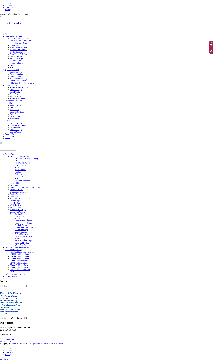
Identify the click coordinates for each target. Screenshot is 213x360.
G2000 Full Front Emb (19, 261)
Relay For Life (15, 207)
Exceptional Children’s (19, 192)
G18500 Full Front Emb (19, 256)
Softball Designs (21, 234)
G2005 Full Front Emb (19, 263)
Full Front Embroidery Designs (22, 252)
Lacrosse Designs (21, 230)
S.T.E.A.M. (19, 176)
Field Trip (14, 196)
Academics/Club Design (19, 156)
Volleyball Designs (22, 243)
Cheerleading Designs (23, 221)
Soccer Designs (21, 232)
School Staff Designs (18, 210)
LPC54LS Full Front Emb (20, 270)
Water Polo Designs (22, 245)
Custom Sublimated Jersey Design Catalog (26, 187)
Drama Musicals (16, 190)
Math (17, 167)
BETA (17, 161)
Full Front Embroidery (13, 250)
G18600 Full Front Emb (19, 258)
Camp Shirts (14, 183)
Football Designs (21, 225)
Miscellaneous (20, 170)
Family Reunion (16, 194)
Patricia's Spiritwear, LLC (21, 344)
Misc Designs (15, 203)
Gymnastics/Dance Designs (25, 227)
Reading (18, 172)
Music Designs (15, 205)
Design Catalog (11, 154)
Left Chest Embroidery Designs (17, 247)
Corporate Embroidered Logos (17, 272)
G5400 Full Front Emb (19, 267)
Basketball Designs (22, 218)
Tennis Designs (21, 238)
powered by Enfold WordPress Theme (48, 344)
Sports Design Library (18, 214)
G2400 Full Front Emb (19, 265)
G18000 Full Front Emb (19, 254)
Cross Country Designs (24, 223)
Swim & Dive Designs (23, 236)
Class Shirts (14, 185)
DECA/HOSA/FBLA (23, 163)
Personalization (11, 276)
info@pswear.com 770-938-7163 (7, 340)
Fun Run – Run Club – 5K (20, 198)
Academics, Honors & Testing (26, 158)
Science (18, 178)
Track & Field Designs (23, 241)
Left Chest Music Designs (15, 274)
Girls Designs (15, 201)
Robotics (18, 174)
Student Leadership (22, 181)
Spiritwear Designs (17, 212)
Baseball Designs (21, 216)
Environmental (20, 165)
